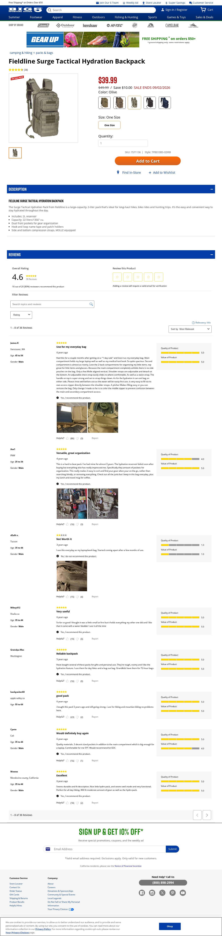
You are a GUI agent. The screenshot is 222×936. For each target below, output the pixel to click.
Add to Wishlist (164, 172)
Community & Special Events (62, 894)
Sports (152, 17)
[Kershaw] (90, 25)
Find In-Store (131, 172)
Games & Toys (176, 17)
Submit (172, 849)
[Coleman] (43, 25)
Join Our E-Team (109, 2)
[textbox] (111, 849)
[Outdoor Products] (66, 25)
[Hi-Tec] (115, 25)
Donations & (60, 890)
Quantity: (105, 136)
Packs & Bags (44, 53)
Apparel (58, 17)
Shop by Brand (16, 25)
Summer (14, 17)
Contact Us (15, 887)
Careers (52, 887)
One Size (109, 125)
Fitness (77, 17)
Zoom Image (21, 78)
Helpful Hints (16, 905)
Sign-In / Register (176, 10)
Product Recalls (17, 901)
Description (18, 189)
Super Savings (176, 2)
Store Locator (153, 2)
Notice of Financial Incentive (128, 866)
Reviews (15, 254)
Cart (211, 11)
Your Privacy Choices (17, 932)
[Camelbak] (172, 25)
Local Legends (55, 898)
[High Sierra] (193, 25)
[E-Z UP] (135, 25)
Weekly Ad (132, 2)
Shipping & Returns (19, 898)
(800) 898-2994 (163, 882)
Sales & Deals (204, 17)
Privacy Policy (43, 929)
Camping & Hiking (21, 53)
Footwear (36, 17)
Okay (170, 926)
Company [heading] (53, 878)
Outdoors (98, 17)
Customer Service (202, 2)
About (51, 883)
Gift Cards (15, 894)
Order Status (16, 890)
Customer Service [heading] (19, 878)
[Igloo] (150, 25)
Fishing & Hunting (126, 17)
